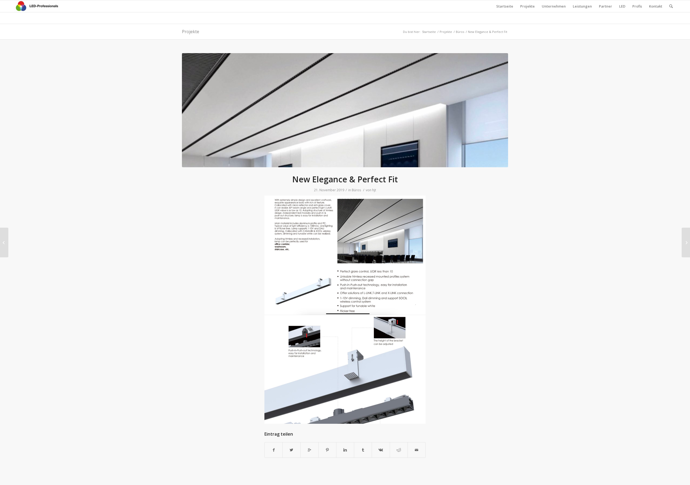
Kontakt (655, 6)
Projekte (527, 6)
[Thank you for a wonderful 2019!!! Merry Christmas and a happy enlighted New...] (686, 242)
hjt (374, 190)
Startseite (504, 6)
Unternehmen (554, 6)
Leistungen (582, 6)
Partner (605, 6)
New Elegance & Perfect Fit (345, 179)
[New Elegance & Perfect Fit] (345, 110)
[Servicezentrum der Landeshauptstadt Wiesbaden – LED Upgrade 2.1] (4, 242)
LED (622, 6)
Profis (637, 6)
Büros (460, 32)
